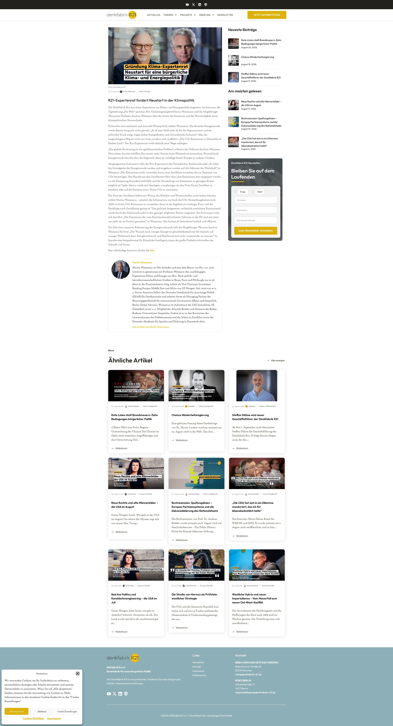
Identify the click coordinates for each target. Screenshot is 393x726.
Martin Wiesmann (142, 262)
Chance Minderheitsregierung (257, 56)
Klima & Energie (144, 92)
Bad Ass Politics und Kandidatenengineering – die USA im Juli (134, 598)
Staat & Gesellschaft (150, 406)
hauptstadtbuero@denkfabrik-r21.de (255, 692)
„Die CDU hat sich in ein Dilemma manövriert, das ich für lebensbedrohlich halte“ (259, 142)
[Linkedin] (199, 5)
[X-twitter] (193, 5)
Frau (243, 192)
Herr (259, 192)
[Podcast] (206, 5)
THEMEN (168, 14)
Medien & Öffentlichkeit (267, 406)
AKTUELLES (153, 14)
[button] (77, 673)
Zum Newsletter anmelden (256, 230)
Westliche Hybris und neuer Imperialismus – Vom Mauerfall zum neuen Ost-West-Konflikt (254, 598)
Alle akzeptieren (16, 711)
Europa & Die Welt (146, 494)
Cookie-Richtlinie (33, 718)
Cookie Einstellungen (67, 711)
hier (152, 250)
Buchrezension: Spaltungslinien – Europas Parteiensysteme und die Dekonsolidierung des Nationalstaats (261, 122)
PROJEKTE (186, 14)
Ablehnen (42, 711)
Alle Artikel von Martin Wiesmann (150, 326)
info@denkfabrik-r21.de (248, 674)
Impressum (54, 718)
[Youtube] (187, 5)
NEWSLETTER (225, 14)
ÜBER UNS (204, 14)
